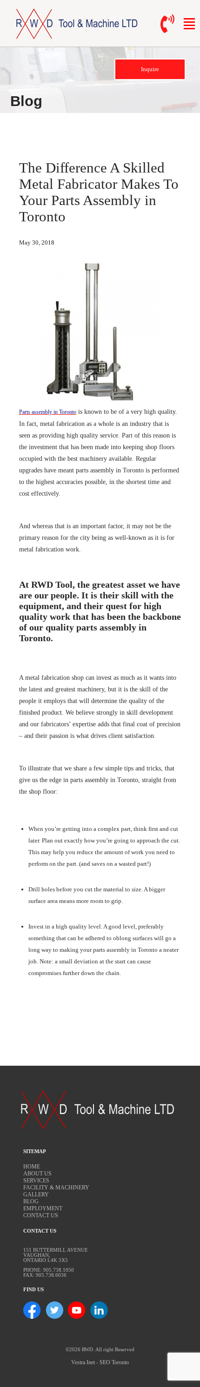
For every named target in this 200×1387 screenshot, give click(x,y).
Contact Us (40, 1215)
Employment (42, 1208)
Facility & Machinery (56, 1187)
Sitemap (34, 1151)
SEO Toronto (114, 1362)
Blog (31, 1201)
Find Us (33, 1289)
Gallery (36, 1194)
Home (31, 1166)
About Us (37, 1173)
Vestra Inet (83, 1362)
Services (36, 1180)
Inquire (150, 69)
